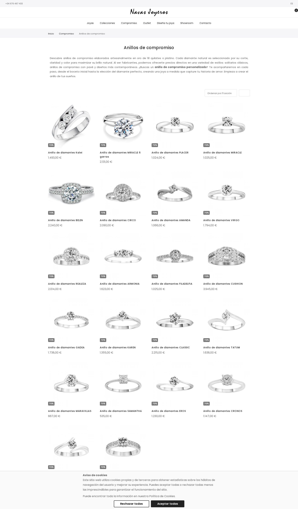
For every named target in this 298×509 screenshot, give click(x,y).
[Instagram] (9, 12)
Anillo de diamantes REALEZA (67, 283)
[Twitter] (14, 12)
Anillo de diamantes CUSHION (223, 283)
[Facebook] (4, 12)
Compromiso (66, 33)
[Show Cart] (293, 12)
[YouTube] (20, 12)
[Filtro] (50, 92)
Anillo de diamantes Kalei (65, 152)
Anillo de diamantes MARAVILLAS (69, 411)
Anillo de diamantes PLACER (170, 152)
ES (292, 3)
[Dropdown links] (283, 12)
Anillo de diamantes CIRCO (118, 220)
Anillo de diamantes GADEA (66, 347)
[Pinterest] (25, 12)
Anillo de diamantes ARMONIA (120, 283)
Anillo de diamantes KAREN (118, 347)
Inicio (51, 33)
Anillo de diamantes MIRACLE (222, 152)
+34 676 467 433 (14, 3)
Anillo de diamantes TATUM (221, 347)
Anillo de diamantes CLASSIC (171, 347)
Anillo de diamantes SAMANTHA (121, 411)
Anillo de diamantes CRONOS (222, 411)
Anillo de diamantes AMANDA (171, 220)
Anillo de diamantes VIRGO (221, 220)
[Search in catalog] (277, 12)
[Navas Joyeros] (149, 12)
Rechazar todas (131, 504)
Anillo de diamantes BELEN (65, 220)
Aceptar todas (167, 504)
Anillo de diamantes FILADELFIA (172, 283)
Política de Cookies (162, 496)
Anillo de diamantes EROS (169, 411)
